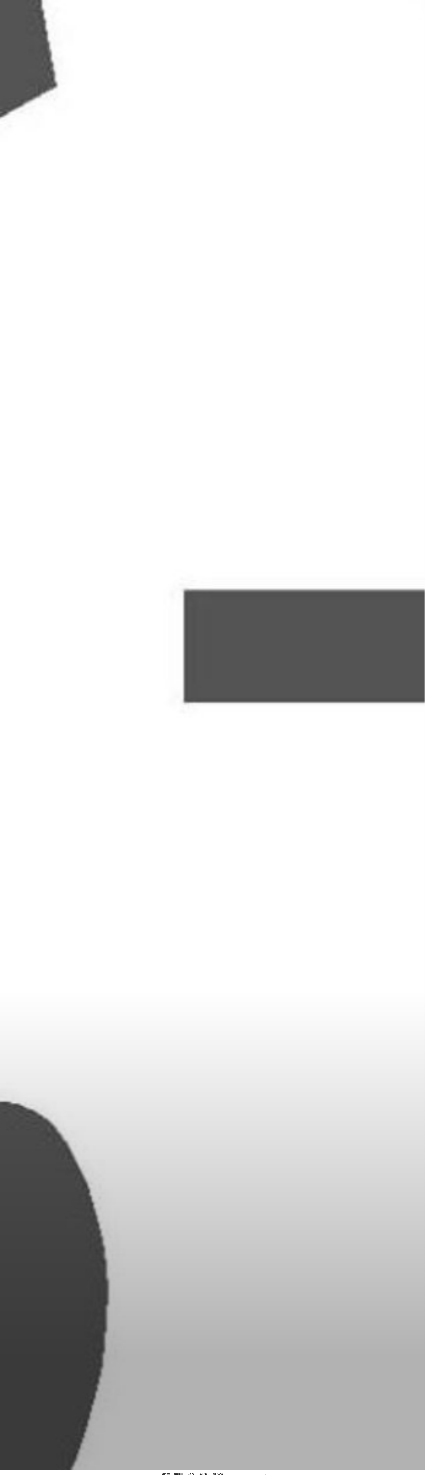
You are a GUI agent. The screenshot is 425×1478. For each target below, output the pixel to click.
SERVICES (166, 1474)
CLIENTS (190, 1474)
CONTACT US (218, 1474)
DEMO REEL (178, 1474)
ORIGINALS (202, 1474)
